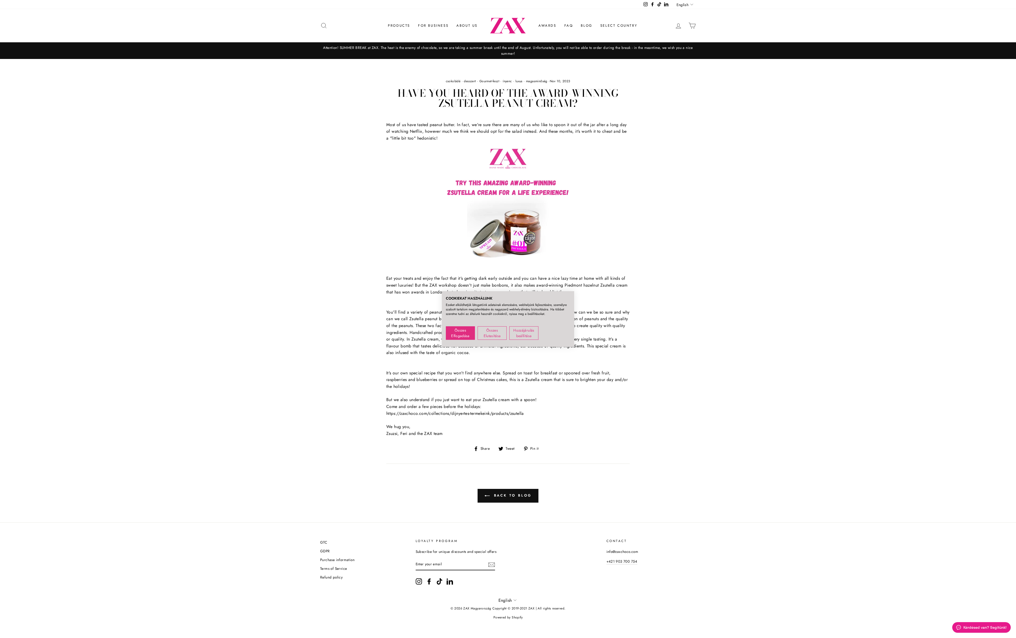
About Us (467, 25)
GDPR (325, 551)
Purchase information (337, 559)
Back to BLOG (512, 495)
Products (399, 25)
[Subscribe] (491, 564)
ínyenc (507, 81)
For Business (433, 25)
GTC (323, 542)
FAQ (568, 25)
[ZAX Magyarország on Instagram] (419, 581)
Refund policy (331, 577)
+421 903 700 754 (621, 561)
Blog (586, 25)
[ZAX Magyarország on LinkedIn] (450, 581)
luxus (519, 81)
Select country (618, 25)
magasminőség (536, 81)
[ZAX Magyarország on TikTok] (439, 581)
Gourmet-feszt (489, 81)
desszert (470, 81)
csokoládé (453, 81)
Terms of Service (333, 568)
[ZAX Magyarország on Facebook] (429, 581)
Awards (547, 25)
